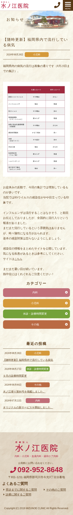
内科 (35, 292)
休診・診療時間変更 (35, 313)
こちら (18, 258)
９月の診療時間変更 (15, 375)
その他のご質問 (56, 489)
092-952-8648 (40, 470)
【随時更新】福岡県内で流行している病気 (28, 359)
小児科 (35, 303)
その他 (35, 324)
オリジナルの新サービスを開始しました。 (28, 407)
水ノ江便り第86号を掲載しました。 (24, 391)
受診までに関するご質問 (21, 489)
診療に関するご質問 (18, 494)
